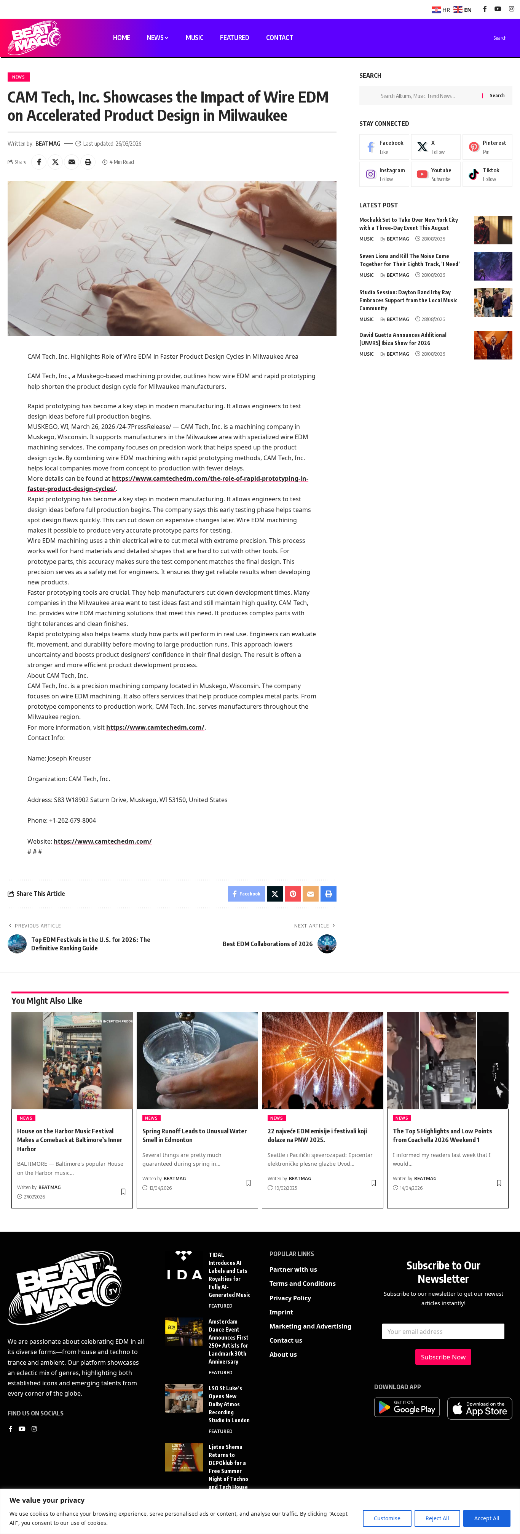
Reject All (437, 1518)
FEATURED (221, 1306)
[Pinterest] (487, 146)
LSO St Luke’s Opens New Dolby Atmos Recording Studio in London (229, 1404)
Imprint (281, 1312)
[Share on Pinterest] (293, 894)
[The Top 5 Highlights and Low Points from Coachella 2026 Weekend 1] (448, 1060)
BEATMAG (48, 143)
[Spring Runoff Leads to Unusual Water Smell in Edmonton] (197, 1060)
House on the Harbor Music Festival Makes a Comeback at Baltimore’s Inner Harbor (70, 1139)
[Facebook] (485, 9)
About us (283, 1354)
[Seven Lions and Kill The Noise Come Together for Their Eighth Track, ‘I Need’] (493, 266)
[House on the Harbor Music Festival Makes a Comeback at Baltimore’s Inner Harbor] (72, 1060)
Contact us (286, 1340)
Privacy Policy (290, 1298)
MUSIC (366, 239)
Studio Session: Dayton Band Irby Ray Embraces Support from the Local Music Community (408, 300)
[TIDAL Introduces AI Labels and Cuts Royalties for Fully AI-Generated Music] (184, 1265)
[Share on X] (55, 162)
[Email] (71, 162)
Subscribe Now (443, 1357)
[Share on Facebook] (38, 162)
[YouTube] (498, 9)
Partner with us (293, 1269)
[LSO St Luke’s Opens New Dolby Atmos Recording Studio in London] (184, 1398)
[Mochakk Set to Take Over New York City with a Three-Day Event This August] (493, 230)
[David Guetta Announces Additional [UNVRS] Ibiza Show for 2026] (493, 345)
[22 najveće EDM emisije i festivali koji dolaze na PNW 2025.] (322, 1060)
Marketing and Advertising (310, 1326)
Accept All (486, 1518)
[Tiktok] (487, 174)
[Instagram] (511, 9)
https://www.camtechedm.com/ (155, 727)
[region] (260, 1511)
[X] (436, 146)
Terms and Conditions (303, 1283)
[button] (88, 162)
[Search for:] (428, 95)
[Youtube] (436, 174)
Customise (387, 1518)
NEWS (18, 77)
